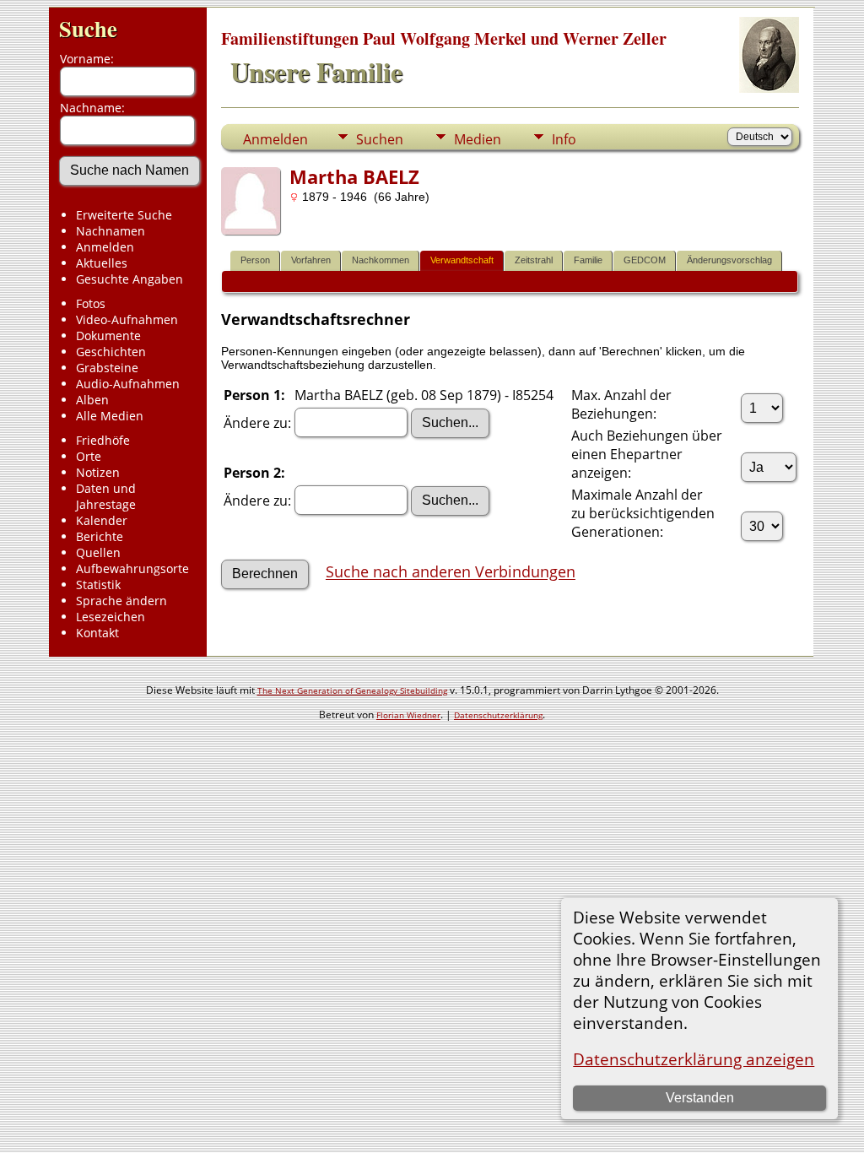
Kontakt (97, 633)
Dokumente (108, 335)
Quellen (98, 552)
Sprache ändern (121, 601)
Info (564, 139)
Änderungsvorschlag (729, 260)
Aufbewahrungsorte (132, 568)
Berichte (99, 536)
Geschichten (111, 352)
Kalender (101, 520)
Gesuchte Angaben (129, 279)
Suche (88, 28)
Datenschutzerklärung (498, 715)
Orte (88, 456)
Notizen (98, 472)
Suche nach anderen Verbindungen (450, 572)
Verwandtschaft (462, 260)
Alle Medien (109, 416)
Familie (588, 260)
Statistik (98, 584)
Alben (92, 400)
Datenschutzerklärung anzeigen (693, 1058)
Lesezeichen (110, 617)
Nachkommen (380, 260)
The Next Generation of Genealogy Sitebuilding (352, 690)
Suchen (379, 139)
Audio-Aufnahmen (128, 384)
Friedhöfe (103, 440)
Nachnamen (110, 231)
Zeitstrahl (534, 260)
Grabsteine (107, 368)
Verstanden (700, 1098)
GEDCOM (645, 260)
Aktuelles (101, 263)
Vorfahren (311, 260)
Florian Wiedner (408, 715)
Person (255, 260)
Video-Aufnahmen (127, 319)
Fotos (90, 303)
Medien (477, 139)
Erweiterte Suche (124, 215)
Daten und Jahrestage (106, 496)
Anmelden (105, 247)
